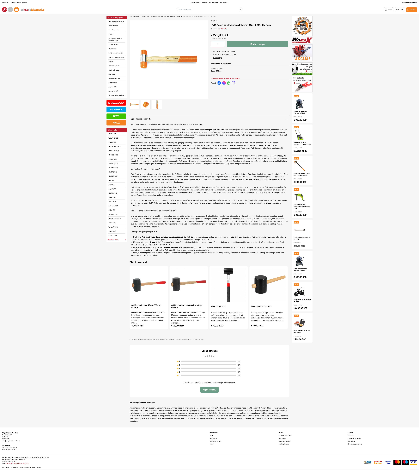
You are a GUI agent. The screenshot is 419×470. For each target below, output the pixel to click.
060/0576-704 (223, 2)
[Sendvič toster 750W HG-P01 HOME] (299, 323)
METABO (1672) (113, 155)
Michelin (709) (112, 214)
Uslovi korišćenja (284, 441)
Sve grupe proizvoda (355, 444)
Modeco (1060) (113, 168)
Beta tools (214, 21)
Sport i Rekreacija (113, 70)
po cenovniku (231, 54)
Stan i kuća (111, 74)
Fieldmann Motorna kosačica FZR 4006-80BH (302, 143)
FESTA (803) (112, 201)
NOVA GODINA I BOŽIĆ (115, 53)
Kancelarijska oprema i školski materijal (115, 39)
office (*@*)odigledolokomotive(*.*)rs (17, 463)
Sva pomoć (282, 438)
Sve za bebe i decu (114, 78)
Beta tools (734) (113, 206)
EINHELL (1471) (113, 163)
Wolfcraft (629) (113, 227)
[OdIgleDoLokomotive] (52, 9)
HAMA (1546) (112, 159)
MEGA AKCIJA (116, 103)
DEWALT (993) (112, 176)
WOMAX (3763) (113, 138)
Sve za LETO (112, 87)
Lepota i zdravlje (113, 44)
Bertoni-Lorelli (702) (114, 218)
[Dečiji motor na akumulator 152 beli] (299, 292)
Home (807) (112, 197)
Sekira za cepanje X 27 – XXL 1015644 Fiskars (302, 174)
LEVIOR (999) (112, 172)
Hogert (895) (112, 189)
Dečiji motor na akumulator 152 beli (302, 300)
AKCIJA (116, 122)
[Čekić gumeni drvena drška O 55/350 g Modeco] (148, 285)
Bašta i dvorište (113, 25)
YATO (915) (111, 180)
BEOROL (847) (112, 193)
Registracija (213, 438)
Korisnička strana (15, 2)
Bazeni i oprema (113, 30)
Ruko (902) (111, 184)
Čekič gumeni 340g (218, 306)
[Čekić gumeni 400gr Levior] (268, 286)
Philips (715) (112, 210)
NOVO (116, 116)
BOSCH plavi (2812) (114, 146)
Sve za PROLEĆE (113, 91)
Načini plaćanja (284, 444)
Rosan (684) (112, 223)
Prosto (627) (112, 231)
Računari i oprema (113, 66)
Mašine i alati (112, 49)
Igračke (110, 34)
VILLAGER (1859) (113, 151)
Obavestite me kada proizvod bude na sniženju (225, 78)
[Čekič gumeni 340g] (228, 286)
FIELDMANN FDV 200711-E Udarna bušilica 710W (302, 206)
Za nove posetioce (285, 435)
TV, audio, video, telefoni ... (116, 95)
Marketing (5, 2)
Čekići (161, 16)
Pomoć (24, 2)
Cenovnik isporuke (354, 438)
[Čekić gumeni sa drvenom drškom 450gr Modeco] (188, 285)
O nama (350, 435)
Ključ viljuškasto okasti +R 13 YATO (302, 238)
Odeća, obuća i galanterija (116, 57)
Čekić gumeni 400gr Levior (261, 306)
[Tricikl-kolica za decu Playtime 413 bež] (299, 104)
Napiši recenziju (209, 390)
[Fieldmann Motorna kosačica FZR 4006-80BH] (299, 135)
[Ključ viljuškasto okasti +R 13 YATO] (299, 230)
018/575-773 (197, 2)
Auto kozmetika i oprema (116, 21)
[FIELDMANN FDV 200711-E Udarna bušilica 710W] (299, 197)
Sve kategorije (134, 16)
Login (211, 435)
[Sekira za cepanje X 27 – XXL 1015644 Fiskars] (299, 166)
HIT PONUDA (116, 109)
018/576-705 (214, 2)
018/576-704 (206, 2)
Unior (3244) (112, 142)
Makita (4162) (112, 134)
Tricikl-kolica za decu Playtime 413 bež (300, 112)
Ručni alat (154, 16)
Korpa (211, 444)
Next (212, 59)
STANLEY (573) (113, 235)
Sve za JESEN (112, 83)
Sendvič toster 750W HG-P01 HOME (302, 332)
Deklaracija (217, 58)
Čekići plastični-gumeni (172, 16)
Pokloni (110, 61)
